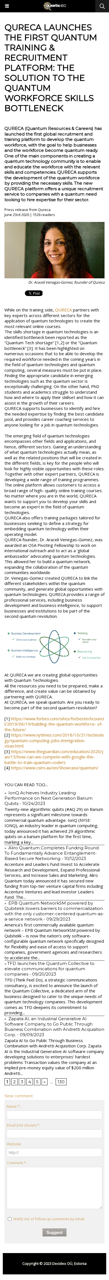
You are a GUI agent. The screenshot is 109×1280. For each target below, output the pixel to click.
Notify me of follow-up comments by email (48, 1218)
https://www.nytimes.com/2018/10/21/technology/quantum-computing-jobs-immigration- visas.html (54, 740)
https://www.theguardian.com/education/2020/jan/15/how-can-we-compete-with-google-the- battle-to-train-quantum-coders (53, 757)
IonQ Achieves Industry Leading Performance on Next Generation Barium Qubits (48, 798)
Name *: (13, 1106)
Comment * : (17, 1162)
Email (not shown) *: (23, 1125)
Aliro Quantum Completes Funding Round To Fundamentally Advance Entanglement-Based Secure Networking (51, 853)
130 (61, 1081)
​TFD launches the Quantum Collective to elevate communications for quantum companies (49, 969)
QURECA (63, 310)
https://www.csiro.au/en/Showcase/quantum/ (54, 767)
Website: (14, 1143)
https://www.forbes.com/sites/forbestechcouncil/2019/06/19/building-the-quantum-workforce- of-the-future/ (54, 724)
